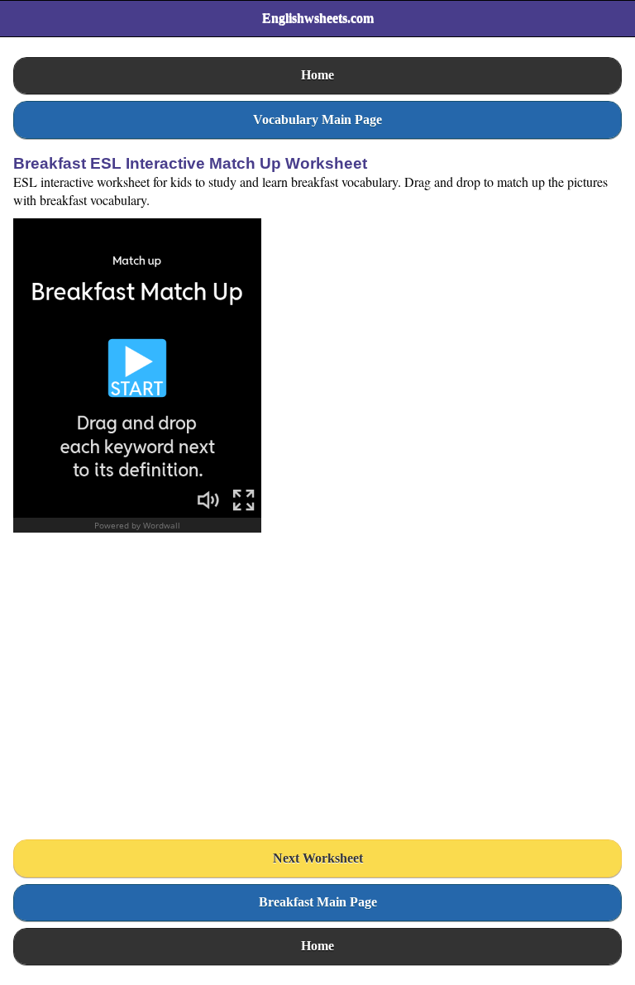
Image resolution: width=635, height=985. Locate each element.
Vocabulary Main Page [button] (317, 119)
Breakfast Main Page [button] (318, 902)
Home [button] (317, 75)
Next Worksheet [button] (318, 858)
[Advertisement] (137, 692)
